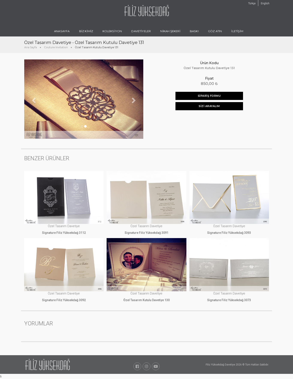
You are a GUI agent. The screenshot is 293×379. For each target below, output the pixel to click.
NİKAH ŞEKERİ (170, 31)
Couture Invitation (56, 47)
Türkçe (251, 3)
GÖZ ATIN (215, 31)
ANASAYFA (62, 31)
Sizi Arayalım (209, 106)
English (265, 3)
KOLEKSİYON (112, 31)
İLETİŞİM (237, 31)
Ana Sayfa (30, 47)
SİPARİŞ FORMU (209, 95)
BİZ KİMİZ (86, 31)
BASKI (194, 31)
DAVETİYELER (141, 31)
